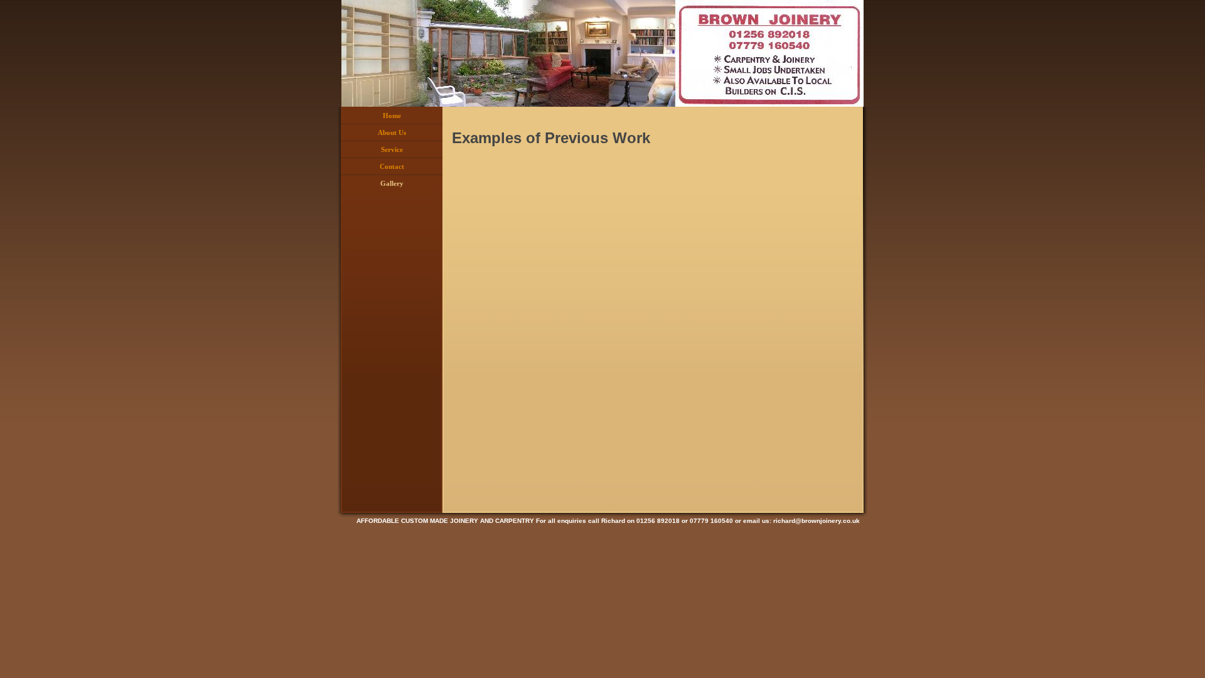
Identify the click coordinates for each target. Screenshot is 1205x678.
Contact (392, 166)
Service (392, 149)
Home (392, 115)
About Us (392, 132)
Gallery (392, 183)
